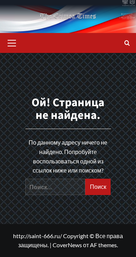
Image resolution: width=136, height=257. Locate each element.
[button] (12, 42)
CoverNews (67, 244)
